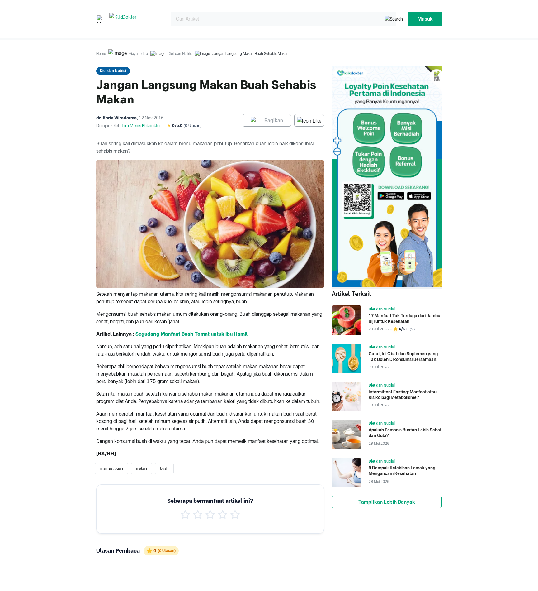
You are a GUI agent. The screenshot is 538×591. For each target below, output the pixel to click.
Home (101, 53)
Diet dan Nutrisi (180, 53)
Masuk (425, 19)
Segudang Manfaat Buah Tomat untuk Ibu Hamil (191, 334)
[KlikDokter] (135, 19)
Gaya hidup (138, 53)
